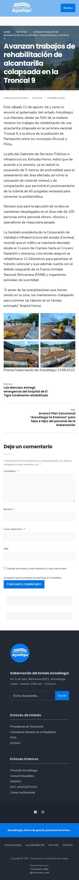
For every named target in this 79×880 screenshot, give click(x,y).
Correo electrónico (14, 529)
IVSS (13, 738)
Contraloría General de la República (33, 732)
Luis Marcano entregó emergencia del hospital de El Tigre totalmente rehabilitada (26, 390)
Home (7, 31)
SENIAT (15, 743)
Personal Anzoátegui (23, 770)
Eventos (68, 845)
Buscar (62, 695)
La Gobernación (35, 845)
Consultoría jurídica (22, 776)
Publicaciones (13, 845)
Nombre (9, 509)
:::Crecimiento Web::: (39, 869)
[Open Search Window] (73, 21)
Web (6, 548)
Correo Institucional (22, 792)
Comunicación (56, 98)
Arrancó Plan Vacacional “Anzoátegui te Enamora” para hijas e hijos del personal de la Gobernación (52, 417)
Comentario (11, 471)
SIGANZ (15, 781)
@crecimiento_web (39, 872)
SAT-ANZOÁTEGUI (23, 787)
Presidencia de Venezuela (26, 727)
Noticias (22, 31)
